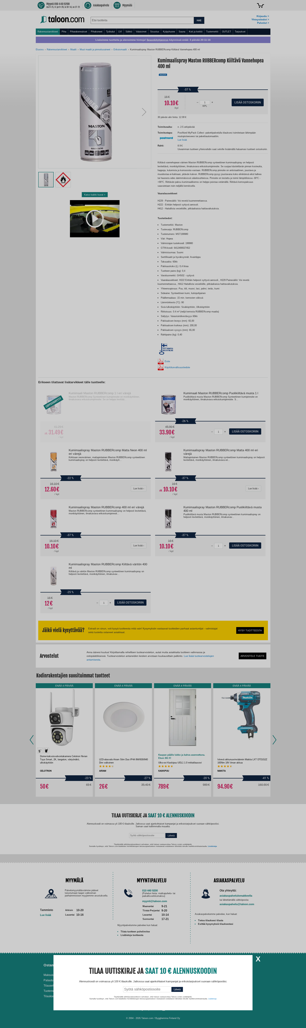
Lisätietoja (212, 999)
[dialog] (153, 514)
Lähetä (177, 989)
